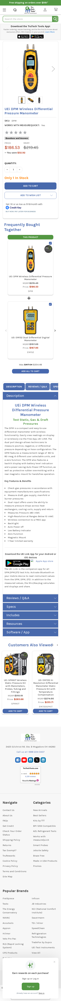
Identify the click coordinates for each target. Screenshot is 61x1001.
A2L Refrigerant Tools (44, 831)
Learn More (50, 32)
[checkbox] (50, 243)
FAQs (5, 820)
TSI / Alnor (37, 923)
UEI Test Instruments (43, 947)
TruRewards (9, 855)
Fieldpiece (8, 898)
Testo (5, 903)
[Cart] (56, 9)
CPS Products (10, 952)
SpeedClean (38, 928)
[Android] (17, 563)
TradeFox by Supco (42, 942)
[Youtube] (24, 760)
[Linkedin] (43, 760)
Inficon (35, 898)
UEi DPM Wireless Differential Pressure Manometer (30, 278)
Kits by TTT (39, 820)
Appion (6, 928)
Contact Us (8, 810)
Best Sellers (39, 815)
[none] (30, 69)
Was (25, 364)
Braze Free (38, 855)
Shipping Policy (11, 839)
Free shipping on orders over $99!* (28, 2)
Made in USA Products (45, 860)
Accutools (8, 923)
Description (14, 386)
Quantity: (10, 163)
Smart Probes (40, 845)
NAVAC (6, 917)
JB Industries (39, 903)
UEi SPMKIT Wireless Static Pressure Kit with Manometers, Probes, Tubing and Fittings (15, 686)
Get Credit (8, 826)
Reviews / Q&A (37, 386)
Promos (37, 866)
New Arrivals (40, 810)
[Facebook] (18, 760)
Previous (8, 69)
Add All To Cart (30, 371)
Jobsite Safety (40, 850)
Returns (7, 845)
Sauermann (38, 917)
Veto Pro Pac (9, 938)
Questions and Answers (16, 138)
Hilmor (6, 933)
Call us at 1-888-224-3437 (31, 751)
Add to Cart (15, 711)
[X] (37, 760)
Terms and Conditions (14, 871)
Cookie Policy (10, 860)
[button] (30, 195)
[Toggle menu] (4, 9)
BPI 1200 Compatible (44, 826)
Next (53, 69)
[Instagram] (30, 760)
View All (36, 952)
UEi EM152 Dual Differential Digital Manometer (30, 339)
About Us (7, 815)
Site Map (7, 876)
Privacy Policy (10, 866)
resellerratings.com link (30, 780)
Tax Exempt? (9, 850)
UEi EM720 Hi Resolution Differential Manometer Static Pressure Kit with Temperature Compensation (45, 687)
